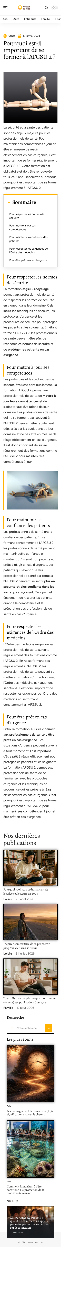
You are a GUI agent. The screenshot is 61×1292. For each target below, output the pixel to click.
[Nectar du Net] (24, 7)
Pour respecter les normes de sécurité (26, 216)
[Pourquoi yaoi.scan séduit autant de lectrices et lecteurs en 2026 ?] (30, 868)
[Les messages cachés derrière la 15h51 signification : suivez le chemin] (30, 1073)
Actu (9, 1106)
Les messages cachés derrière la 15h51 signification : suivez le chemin (30, 1113)
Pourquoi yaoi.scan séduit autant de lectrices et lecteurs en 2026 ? (25, 891)
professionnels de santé (27, 734)
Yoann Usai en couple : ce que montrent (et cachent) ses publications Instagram (30, 1000)
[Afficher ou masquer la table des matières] (44, 202)
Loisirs (7, 899)
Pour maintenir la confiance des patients (28, 238)
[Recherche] (46, 7)
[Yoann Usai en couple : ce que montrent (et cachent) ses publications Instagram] (30, 977)
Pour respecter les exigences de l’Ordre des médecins (28, 250)
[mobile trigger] (6, 7)
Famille (8, 1007)
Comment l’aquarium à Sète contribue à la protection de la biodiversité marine (25, 1189)
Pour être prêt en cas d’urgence (28, 260)
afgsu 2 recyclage (36, 289)
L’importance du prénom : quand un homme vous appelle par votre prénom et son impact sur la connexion (30, 1223)
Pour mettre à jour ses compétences (22, 227)
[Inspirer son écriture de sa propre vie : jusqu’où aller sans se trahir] (30, 922)
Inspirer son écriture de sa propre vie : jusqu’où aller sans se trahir (27, 946)
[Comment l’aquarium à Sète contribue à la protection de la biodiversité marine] (30, 1149)
